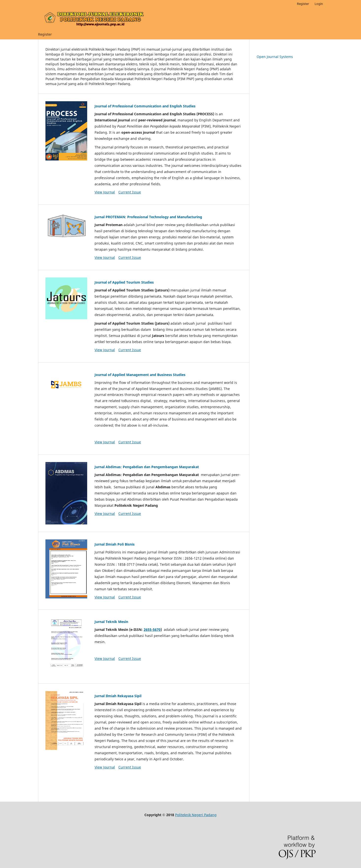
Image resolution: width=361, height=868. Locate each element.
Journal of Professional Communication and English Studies (145, 106)
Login (319, 3)
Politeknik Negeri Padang (196, 814)
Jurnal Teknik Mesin (111, 621)
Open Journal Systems (275, 56)
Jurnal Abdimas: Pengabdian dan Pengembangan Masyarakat (147, 466)
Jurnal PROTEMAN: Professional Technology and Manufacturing (148, 217)
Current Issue (129, 192)
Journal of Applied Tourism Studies (124, 282)
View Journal (105, 192)
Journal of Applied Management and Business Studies (140, 374)
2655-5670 (152, 629)
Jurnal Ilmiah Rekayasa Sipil (118, 696)
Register (45, 34)
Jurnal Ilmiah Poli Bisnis (115, 544)
